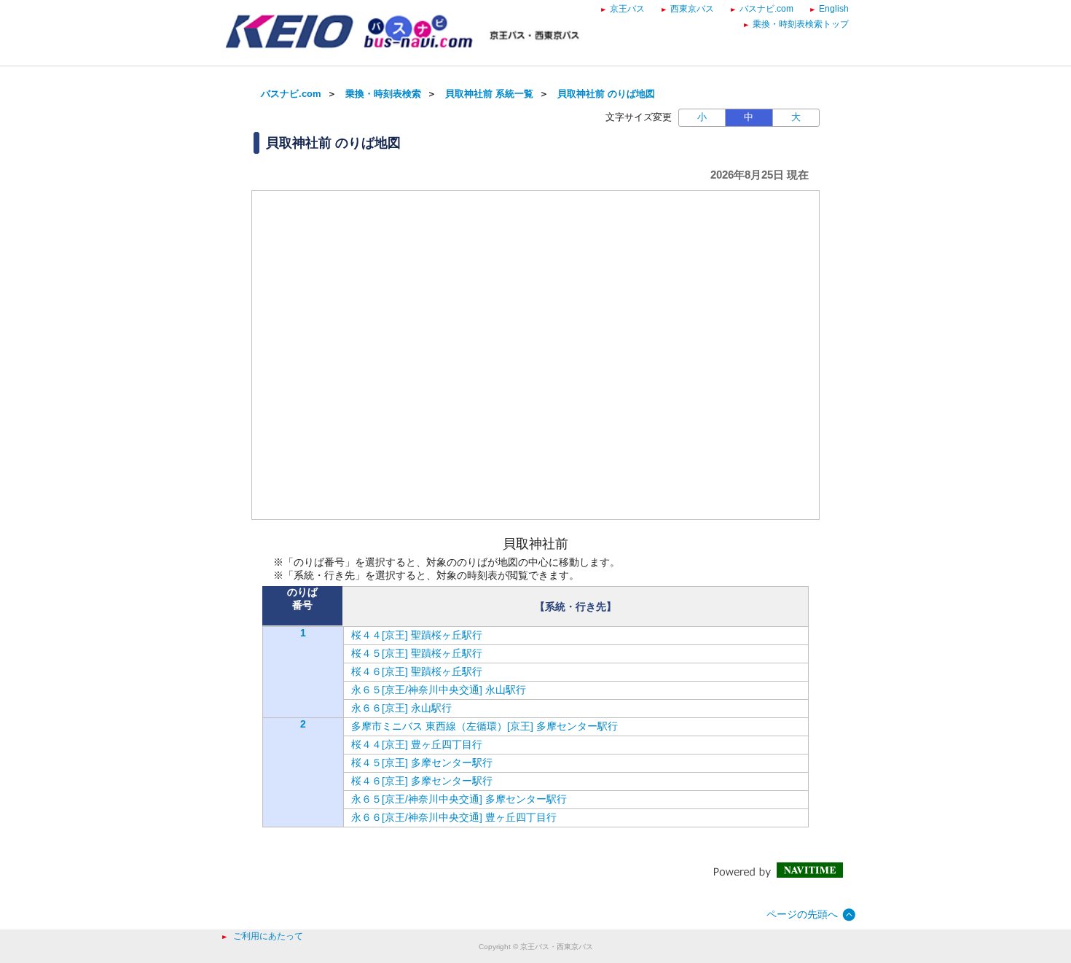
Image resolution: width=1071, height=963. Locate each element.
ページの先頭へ (802, 914)
